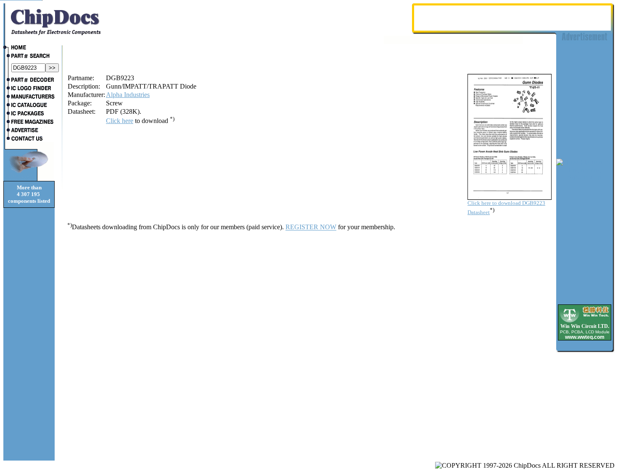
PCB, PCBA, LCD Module (585, 332)
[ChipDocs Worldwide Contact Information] (29, 138)
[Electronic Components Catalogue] (29, 106)
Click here (119, 120)
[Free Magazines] (29, 122)
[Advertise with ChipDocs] (29, 131)
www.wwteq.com (585, 337)
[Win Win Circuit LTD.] (584, 321)
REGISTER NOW (310, 227)
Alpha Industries (128, 94)
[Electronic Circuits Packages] (29, 114)
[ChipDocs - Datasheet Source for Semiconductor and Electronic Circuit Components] (29, 48)
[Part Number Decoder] (29, 80)
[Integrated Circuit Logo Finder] (29, 89)
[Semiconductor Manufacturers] (29, 97)
